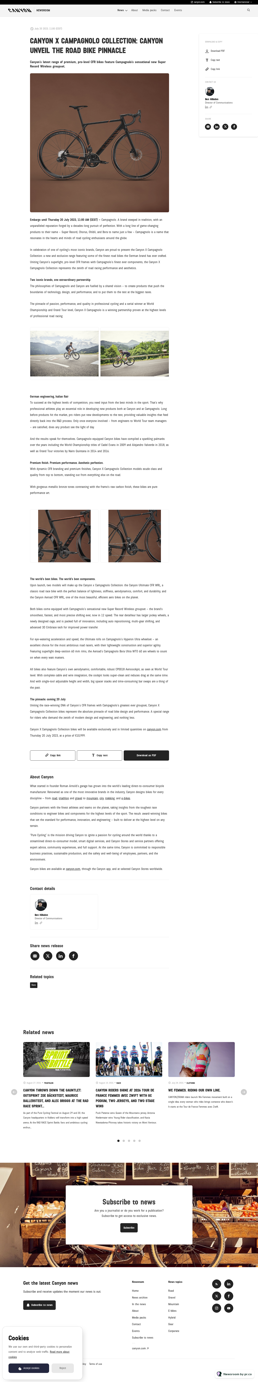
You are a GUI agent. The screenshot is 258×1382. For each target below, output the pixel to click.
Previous (14, 1092)
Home (135, 1290)
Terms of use (95, 1364)
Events (178, 10)
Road (171, 1290)
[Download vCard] (91, 900)
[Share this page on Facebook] (73, 955)
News (120, 10)
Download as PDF (146, 755)
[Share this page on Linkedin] (60, 955)
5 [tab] (139, 1141)
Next (244, 1092)
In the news (139, 1304)
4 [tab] (134, 1141)
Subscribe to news (142, 1337)
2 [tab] (124, 1141)
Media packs (149, 10)
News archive (140, 1297)
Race (34, 985)
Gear (170, 1324)
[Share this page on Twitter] (47, 955)
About (134, 10)
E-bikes (172, 1310)
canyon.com (199, 2)
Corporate (173, 1331)
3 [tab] (129, 1141)
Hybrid (171, 1317)
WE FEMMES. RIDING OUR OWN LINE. (194, 1090)
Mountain (173, 1304)
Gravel (171, 1297)
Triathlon (48, 1083)
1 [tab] (118, 1141)
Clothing (191, 1083)
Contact (165, 10)
